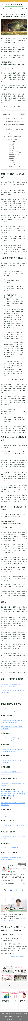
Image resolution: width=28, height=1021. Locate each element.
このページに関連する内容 (13, 136)
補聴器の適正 (10, 150)
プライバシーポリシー (19, 1016)
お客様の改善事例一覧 (7, 796)
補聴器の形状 (10, 144)
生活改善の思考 (19, 1013)
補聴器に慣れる (11, 158)
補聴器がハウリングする (13, 166)
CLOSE (22, 114)
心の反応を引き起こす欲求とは (14, 121)
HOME (2, 1013)
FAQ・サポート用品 (10, 1013)
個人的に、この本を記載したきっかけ (15, 129)
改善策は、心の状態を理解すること (15, 125)
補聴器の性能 (10, 146)
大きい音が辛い (11, 164)
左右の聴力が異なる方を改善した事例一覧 (13, 794)
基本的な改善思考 (12, 141)
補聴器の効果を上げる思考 (14, 152)
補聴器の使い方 (11, 156)
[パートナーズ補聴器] (14, 5)
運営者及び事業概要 (8, 1016)
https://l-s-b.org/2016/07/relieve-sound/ (13, 848)
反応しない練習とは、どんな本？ (15, 118)
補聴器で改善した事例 (13, 154)
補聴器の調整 (10, 148)
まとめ (8, 133)
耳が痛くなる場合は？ (13, 160)
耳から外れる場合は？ (13, 162)
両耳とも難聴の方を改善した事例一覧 (12, 792)
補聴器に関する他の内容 (13, 139)
